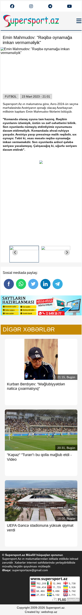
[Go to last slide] (15, 252)
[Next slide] (67, 252)
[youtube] (12, 6)
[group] (24, 253)
